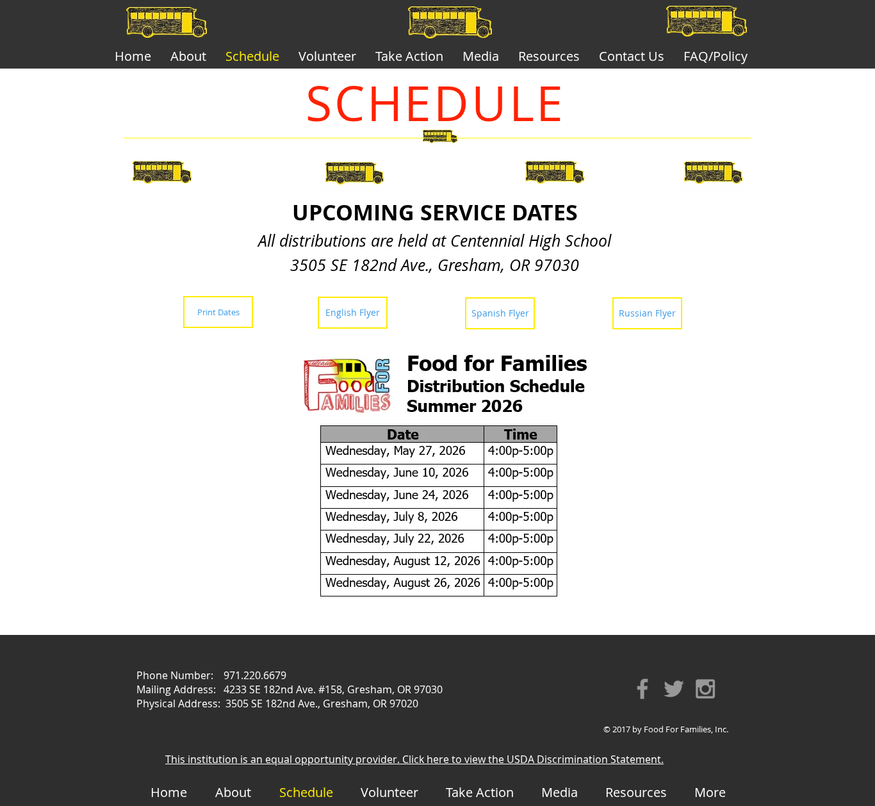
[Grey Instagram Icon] (705, 688)
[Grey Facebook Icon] (642, 688)
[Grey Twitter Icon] (673, 688)
